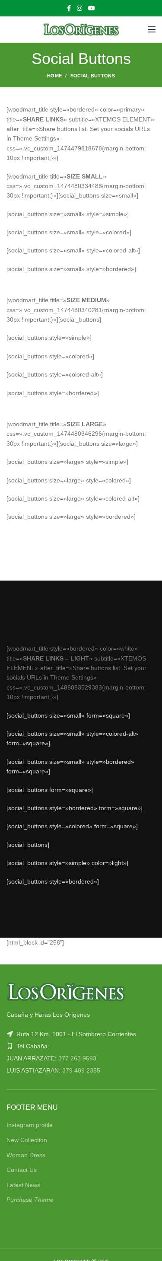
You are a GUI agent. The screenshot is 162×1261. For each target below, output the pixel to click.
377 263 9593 (77, 1058)
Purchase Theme (30, 1199)
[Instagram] (79, 8)
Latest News (23, 1184)
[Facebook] (69, 8)
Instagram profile (29, 1124)
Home (54, 75)
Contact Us (21, 1169)
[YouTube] (91, 8)
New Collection (26, 1139)
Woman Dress (25, 1155)
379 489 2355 (81, 1070)
